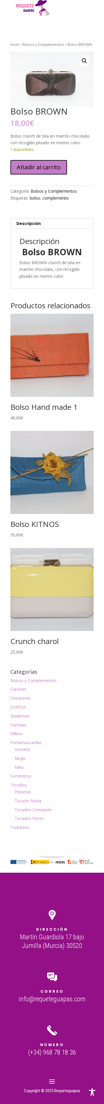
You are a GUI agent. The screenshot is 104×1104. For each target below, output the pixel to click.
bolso (35, 198)
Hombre (22, 749)
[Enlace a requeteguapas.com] (34, 14)
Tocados (18, 785)
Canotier (18, 689)
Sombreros (20, 776)
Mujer (20, 758)
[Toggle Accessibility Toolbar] (92, 1092)
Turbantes (19, 827)
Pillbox (16, 733)
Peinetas (23, 792)
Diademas (19, 716)
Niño (19, 767)
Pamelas (18, 725)
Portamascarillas (26, 742)
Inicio (14, 44)
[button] (84, 61)
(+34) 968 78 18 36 (52, 1052)
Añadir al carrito (39, 167)
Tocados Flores (29, 818)
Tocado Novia (28, 800)
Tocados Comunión (33, 809)
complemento (55, 198)
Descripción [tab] (28, 223)
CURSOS (18, 707)
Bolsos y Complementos (43, 44)
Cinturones (20, 698)
